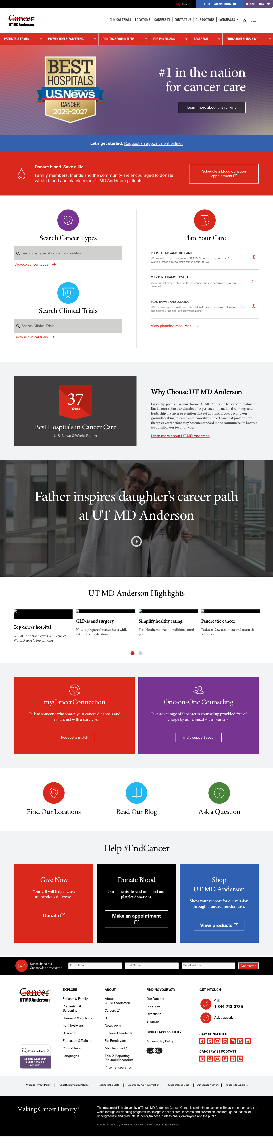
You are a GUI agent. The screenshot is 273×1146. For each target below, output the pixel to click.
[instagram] (225, 1041)
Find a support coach (198, 737)
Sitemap (152, 1021)
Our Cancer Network (208, 1084)
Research (201, 39)
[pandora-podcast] (225, 1059)
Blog (108, 1018)
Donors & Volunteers (119, 39)
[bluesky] (240, 1041)
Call (228, 1004)
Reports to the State (108, 1084)
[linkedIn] (232, 1041)
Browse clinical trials (31, 337)
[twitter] (210, 1041)
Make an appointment (136, 916)
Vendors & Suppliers (236, 1084)
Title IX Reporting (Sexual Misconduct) (119, 1058)
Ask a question (225, 1017)
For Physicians (164, 39)
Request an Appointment (219, 4)
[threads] (248, 1041)
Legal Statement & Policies (74, 1084)
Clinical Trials (120, 20)
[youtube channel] (217, 1041)
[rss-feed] (240, 1059)
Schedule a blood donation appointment (225, 176)
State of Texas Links (178, 1084)
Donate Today (255, 4)
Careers (160, 20)
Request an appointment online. (153, 143)
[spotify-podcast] (210, 1059)
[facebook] (202, 1041)
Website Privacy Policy (38, 1084)
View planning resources (171, 326)
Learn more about (180, 436)
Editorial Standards (118, 1033)
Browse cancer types (31, 264)
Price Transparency (118, 1067)
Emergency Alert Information (143, 1084)
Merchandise (114, 1048)
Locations (153, 1006)
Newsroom (113, 1025)
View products (216, 925)
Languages (227, 20)
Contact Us (182, 20)
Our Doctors (204, 20)
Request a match (74, 737)
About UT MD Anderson (117, 1001)
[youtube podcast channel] (217, 1059)
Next (265, 629)
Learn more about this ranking (212, 107)
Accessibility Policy (160, 1041)
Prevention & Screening (66, 39)
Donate (51, 915)
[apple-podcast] (202, 1059)
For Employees (116, 1041)
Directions (153, 1014)
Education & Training (242, 39)
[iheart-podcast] (232, 1059)
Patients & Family (16, 39)
